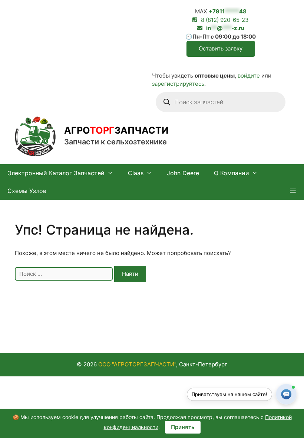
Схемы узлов (26, 191)
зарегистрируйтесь (178, 83)
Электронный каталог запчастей (56, 173)
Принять (183, 427)
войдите (249, 75)
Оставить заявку (220, 48)
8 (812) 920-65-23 (225, 19)
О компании (231, 173)
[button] (292, 191)
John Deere (183, 173)
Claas (135, 173)
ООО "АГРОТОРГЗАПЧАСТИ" (137, 364)
